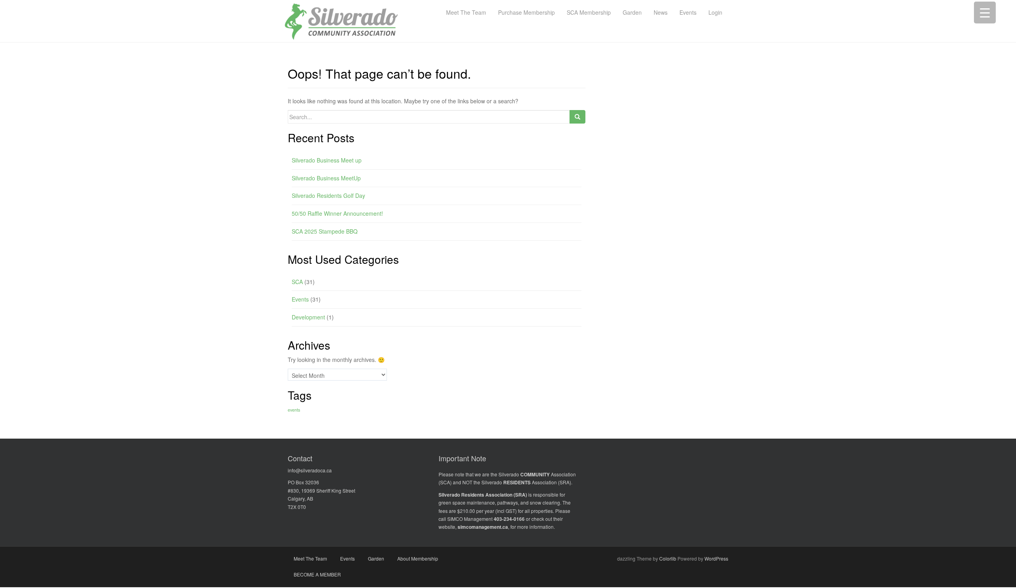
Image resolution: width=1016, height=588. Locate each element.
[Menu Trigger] (985, 12)
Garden (376, 558)
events (294, 410)
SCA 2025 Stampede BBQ (325, 231)
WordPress (716, 558)
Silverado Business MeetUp (326, 178)
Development (308, 317)
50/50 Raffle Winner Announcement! (337, 213)
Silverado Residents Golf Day (328, 195)
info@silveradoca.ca (310, 470)
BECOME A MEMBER (317, 574)
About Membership (417, 558)
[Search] (577, 117)
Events (300, 299)
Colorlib (667, 558)
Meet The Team (310, 558)
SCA (297, 282)
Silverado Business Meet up (327, 160)
